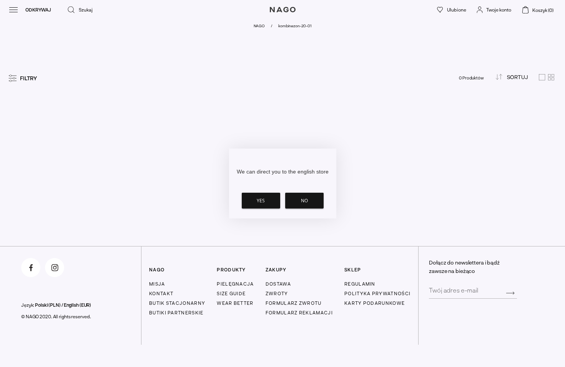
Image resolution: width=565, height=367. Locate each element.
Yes (261, 200)
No (304, 200)
